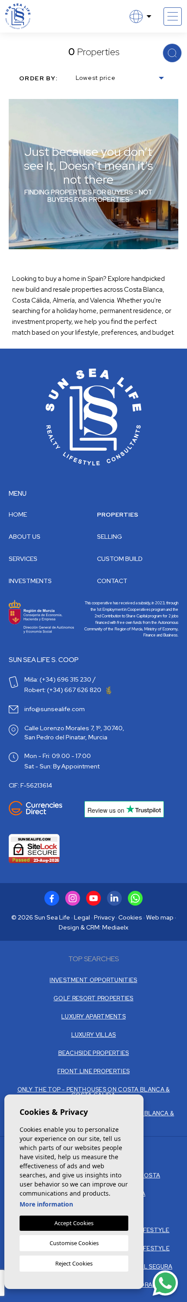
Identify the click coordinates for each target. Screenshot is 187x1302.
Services (23, 559)
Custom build (120, 559)
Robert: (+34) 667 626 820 (63, 690)
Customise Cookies (74, 1243)
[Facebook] (51, 898)
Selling (109, 537)
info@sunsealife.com (54, 709)
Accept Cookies (74, 1223)
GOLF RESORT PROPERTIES (93, 998)
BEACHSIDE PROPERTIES (93, 1053)
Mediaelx (115, 927)
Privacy (104, 917)
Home (18, 514)
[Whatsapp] (135, 898)
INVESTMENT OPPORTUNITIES (93, 980)
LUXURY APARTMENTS (93, 1016)
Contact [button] (112, 581)
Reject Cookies (74, 1263)
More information (46, 1204)
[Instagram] (72, 898)
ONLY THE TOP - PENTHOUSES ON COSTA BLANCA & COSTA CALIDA (93, 1092)
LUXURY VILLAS (93, 1035)
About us (24, 537)
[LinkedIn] (114, 898)
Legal (82, 917)
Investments (30, 581)
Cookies (130, 917)
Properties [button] (117, 514)
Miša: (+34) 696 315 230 (57, 679)
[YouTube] (93, 898)
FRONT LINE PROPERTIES (93, 1071)
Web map (160, 917)
